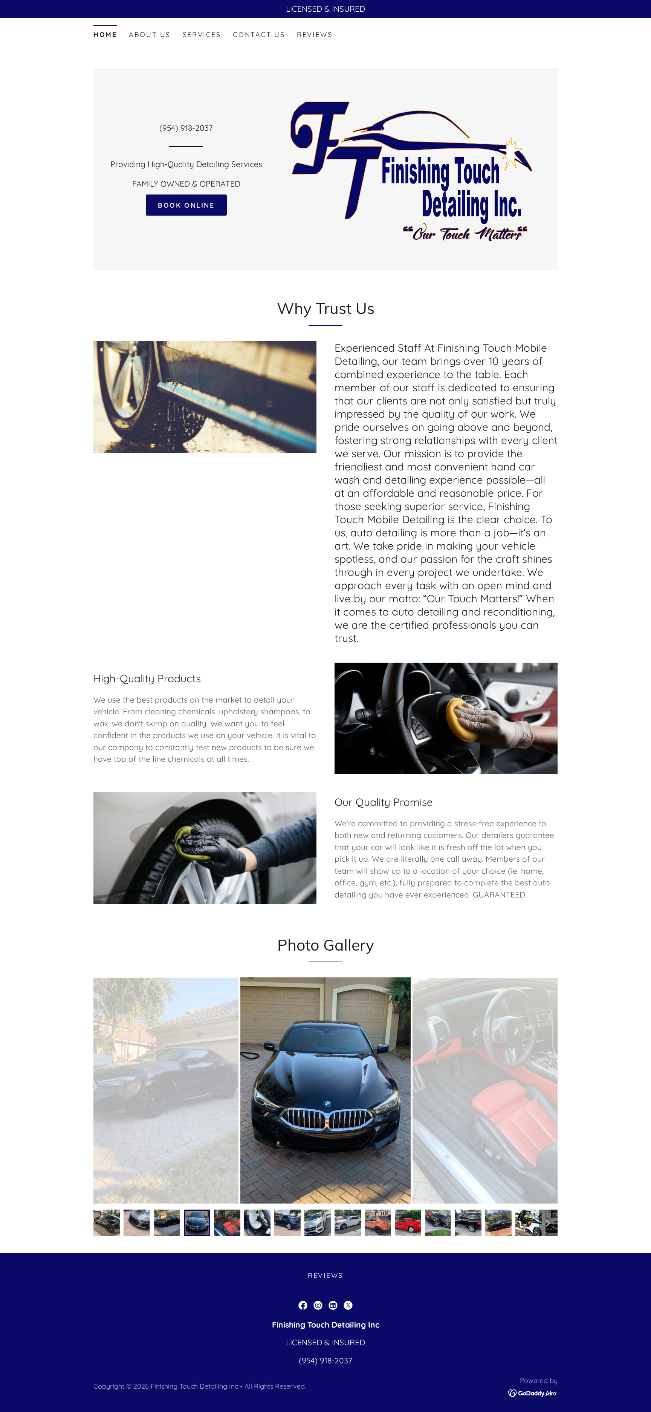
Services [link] (202, 34)
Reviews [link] (314, 34)
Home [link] (105, 34)
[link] (302, 1305)
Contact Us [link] (259, 34)
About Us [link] (150, 34)
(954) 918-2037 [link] (186, 128)
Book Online (186, 205)
